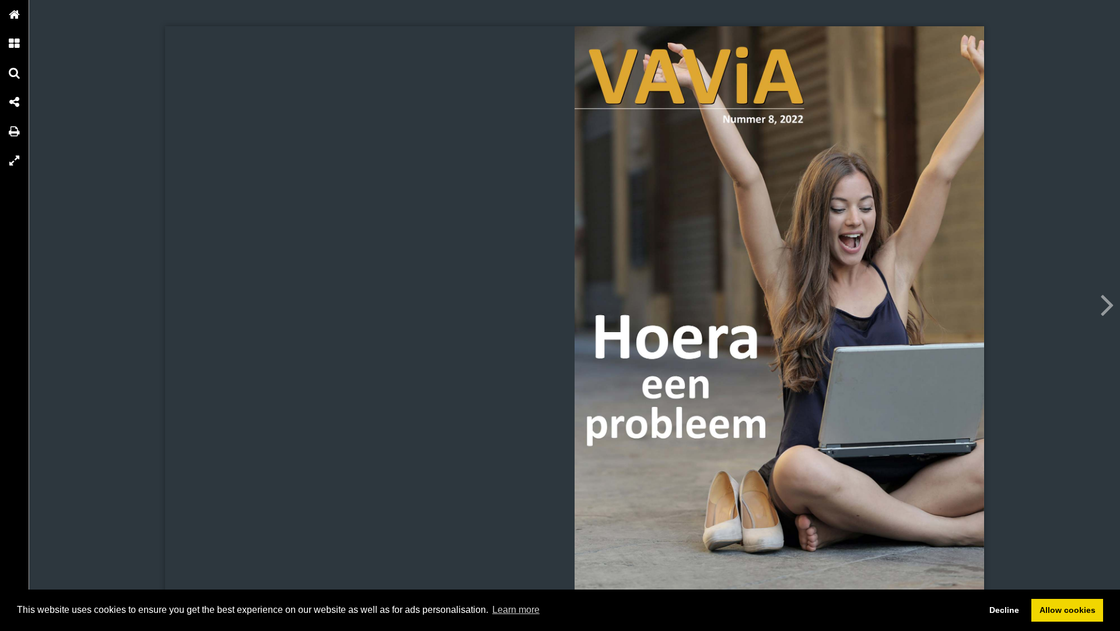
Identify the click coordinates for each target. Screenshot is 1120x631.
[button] (14, 14)
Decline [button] (1004, 610)
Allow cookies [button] (1068, 610)
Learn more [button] (516, 610)
